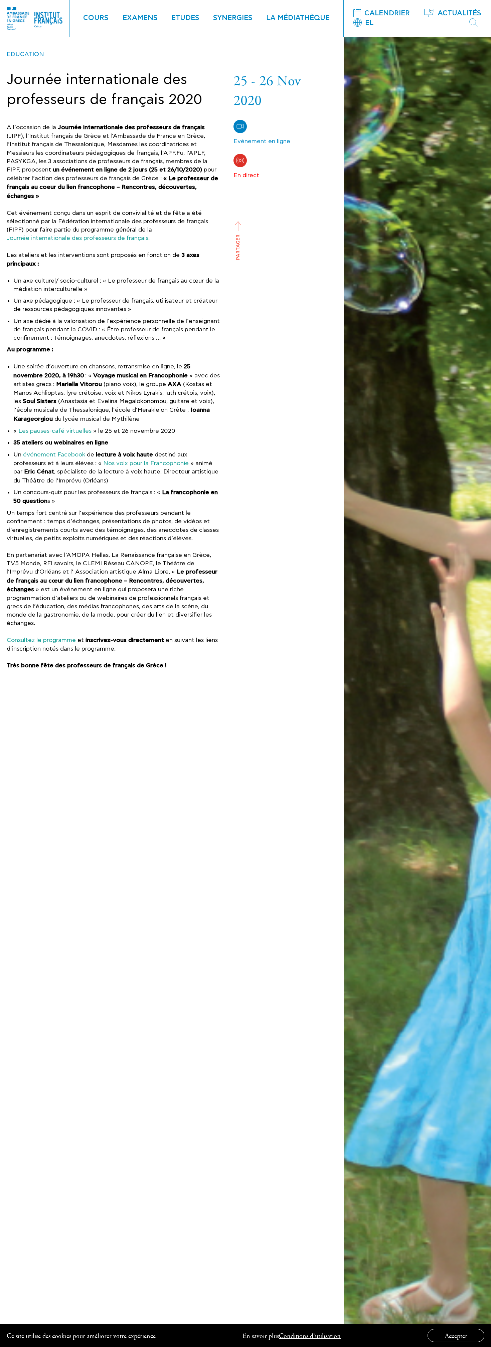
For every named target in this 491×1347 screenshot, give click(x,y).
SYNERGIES (233, 18)
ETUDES (185, 18)
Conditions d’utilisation (310, 1335)
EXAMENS (140, 18)
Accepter (456, 1335)
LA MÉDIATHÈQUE (298, 18)
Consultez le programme (41, 640)
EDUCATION (25, 54)
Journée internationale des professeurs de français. (78, 238)
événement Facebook (54, 454)
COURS (96, 18)
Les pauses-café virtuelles (55, 430)
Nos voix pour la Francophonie (146, 463)
